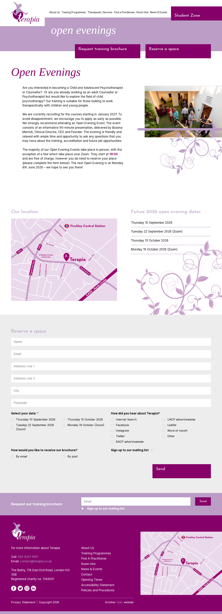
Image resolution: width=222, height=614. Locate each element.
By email (21, 456)
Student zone (187, 16)
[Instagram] (26, 588)
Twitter (120, 436)
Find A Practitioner (94, 558)
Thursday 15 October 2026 (85, 419)
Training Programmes (74, 12)
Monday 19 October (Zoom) (85, 425)
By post (72, 456)
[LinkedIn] (33, 588)
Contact (86, 574)
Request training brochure (102, 49)
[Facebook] (13, 588)
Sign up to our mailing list (130, 450)
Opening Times (91, 579)
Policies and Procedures (97, 590)
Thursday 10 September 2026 (35, 419)
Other (171, 436)
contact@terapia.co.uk (36, 561)
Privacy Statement (23, 602)
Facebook (122, 425)
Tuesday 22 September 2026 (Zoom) (35, 427)
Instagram (122, 430)
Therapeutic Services (100, 12)
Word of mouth (177, 430)
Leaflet (171, 425)
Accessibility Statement (97, 585)
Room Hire (142, 12)
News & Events (158, 12)
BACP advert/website (130, 441)
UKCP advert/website (181, 419)
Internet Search (126, 419)
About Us (54, 12)
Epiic (120, 602)
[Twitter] (20, 588)
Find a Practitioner (124, 12)
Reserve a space (164, 49)
